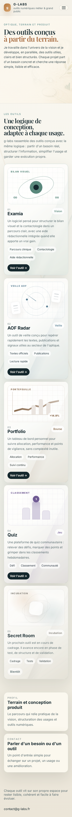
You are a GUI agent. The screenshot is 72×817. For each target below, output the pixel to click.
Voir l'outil (17, 267)
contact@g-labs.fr (17, 809)
